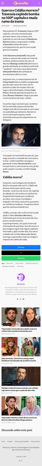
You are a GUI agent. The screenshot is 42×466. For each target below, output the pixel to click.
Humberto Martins (32, 263)
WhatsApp (21, 258)
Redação (6, 26)
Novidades (7, 324)
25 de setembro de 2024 (9, 422)
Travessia (20, 266)
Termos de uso (35, 441)
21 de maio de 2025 (8, 393)
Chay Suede (19, 263)
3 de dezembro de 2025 (9, 334)
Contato (10, 441)
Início (3, 441)
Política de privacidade (22, 441)
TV (4, 413)
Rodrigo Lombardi (9, 266)
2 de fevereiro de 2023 (20, 26)
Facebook (21, 247)
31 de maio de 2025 (8, 363)
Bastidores (7, 354)
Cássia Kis (9, 263)
